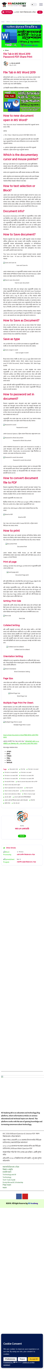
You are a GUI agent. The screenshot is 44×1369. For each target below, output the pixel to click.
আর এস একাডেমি (15, 63)
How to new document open (12, 785)
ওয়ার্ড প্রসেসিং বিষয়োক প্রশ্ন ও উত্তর (26, 855)
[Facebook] (19, 1196)
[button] (34, 4)
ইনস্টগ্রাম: (9, 756)
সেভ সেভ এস (16, 803)
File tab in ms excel (33, 769)
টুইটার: (8, 754)
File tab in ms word (26, 772)
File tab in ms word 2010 (11, 776)
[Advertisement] (22, 894)
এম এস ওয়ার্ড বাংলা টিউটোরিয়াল (22, 797)
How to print (29, 788)
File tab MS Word (9, 782)
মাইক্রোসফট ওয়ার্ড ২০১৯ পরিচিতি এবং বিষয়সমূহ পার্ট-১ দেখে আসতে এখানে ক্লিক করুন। (21, 742)
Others (8, 22)
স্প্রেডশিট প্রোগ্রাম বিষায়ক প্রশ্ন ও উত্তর (26, 862)
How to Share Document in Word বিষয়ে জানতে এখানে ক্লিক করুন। (20, 736)
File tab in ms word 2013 (27, 776)
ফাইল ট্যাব (7, 803)
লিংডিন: (9, 760)
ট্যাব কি (33, 800)
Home (3, 22)
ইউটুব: (8, 758)
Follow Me (22, 836)
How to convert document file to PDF (27, 782)
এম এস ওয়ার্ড (8, 797)
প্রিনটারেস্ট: (9, 762)
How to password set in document (14, 788)
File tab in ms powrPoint (11, 772)
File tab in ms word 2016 (11, 779)
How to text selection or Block (13, 794)
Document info (14, 769)
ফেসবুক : (9, 751)
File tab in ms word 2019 (27, 779)
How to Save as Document (12, 791)
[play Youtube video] (22, 101)
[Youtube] (25, 1196)
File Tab (23, 769)
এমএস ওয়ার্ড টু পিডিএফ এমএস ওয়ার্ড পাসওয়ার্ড (16, 800)
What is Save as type (29, 794)
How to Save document (28, 791)
